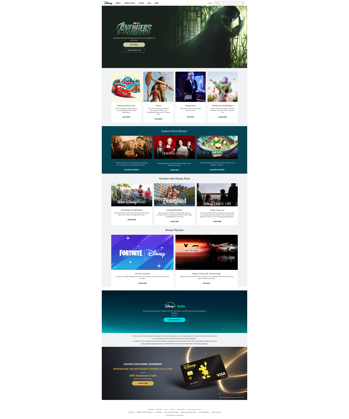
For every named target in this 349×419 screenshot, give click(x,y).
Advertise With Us (181, 409)
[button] (211, 3)
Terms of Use (131, 412)
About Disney (151, 409)
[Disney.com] (108, 3)
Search (243, 3)
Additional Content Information (145, 412)
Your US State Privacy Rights (171, 412)
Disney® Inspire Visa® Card (194, 409)
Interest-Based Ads (216, 412)
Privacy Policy (158, 412)
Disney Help (159, 409)
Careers (166, 409)
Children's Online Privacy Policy (188, 412)
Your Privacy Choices (204, 412)
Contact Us (172, 409)
